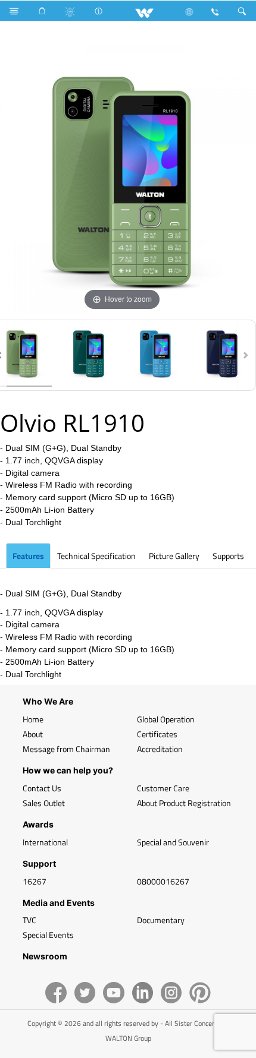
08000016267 (163, 881)
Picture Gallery (174, 555)
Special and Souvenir (173, 842)
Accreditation (160, 749)
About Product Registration (184, 803)
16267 (34, 881)
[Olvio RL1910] (88, 355)
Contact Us (42, 788)
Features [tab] (28, 555)
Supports (228, 555)
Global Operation (166, 719)
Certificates (157, 734)
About (33, 734)
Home (33, 719)
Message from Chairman (66, 749)
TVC (29, 920)
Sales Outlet (44, 803)
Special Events (48, 934)
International (45, 842)
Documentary (161, 920)
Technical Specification (96, 555)
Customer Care (163, 788)
